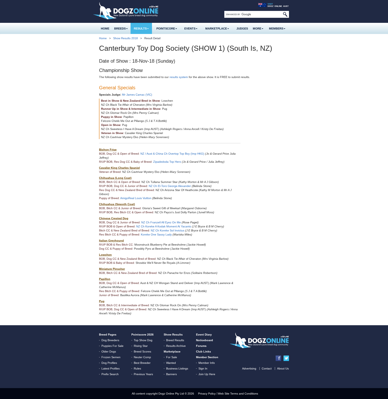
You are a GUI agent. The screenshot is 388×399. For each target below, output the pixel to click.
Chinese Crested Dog (113, 218)
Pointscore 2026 (142, 334)
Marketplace (216, 28)
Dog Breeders (110, 340)
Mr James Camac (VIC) (137, 94)
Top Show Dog (143, 340)
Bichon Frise (108, 149)
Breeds (120, 28)
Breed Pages (107, 334)
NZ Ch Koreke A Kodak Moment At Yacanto (163, 226)
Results (140, 28)
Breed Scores (142, 351)
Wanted (171, 362)
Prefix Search (110, 374)
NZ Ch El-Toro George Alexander (170, 186)
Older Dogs (108, 351)
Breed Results (175, 340)
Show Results (173, 334)
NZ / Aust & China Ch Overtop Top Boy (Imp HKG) (172, 153)
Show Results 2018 (125, 38)
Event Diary (204, 334)
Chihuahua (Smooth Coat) (117, 204)
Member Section (207, 357)
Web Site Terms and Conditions (238, 393)
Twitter (286, 358)
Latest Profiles (110, 368)
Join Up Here (206, 374)
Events (189, 28)
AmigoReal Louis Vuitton (135, 198)
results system (179, 77)
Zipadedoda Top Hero (167, 161)
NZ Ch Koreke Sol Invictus (167, 230)
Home (105, 28)
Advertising (249, 368)
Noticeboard (204, 340)
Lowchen (105, 254)
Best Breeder (142, 362)
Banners (171, 374)
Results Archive (176, 345)
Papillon (104, 279)
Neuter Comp (142, 357)
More (257, 28)
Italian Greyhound (111, 240)
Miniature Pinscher (112, 268)
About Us (283, 368)
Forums (201, 345)
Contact (267, 368)
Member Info (206, 362)
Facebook (278, 358)
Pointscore (165, 28)
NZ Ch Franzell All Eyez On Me (161, 222)
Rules (137, 368)
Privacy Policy (207, 393)
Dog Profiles (109, 362)
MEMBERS (276, 28)
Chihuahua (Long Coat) (115, 177)
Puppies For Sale (112, 345)
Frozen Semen (110, 357)
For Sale (171, 357)
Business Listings (177, 368)
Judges (242, 28)
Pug (101, 301)
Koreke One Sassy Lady (156, 234)
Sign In (202, 368)
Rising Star (141, 345)
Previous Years (143, 374)
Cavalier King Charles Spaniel (119, 167)
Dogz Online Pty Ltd (171, 393)
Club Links (203, 351)
